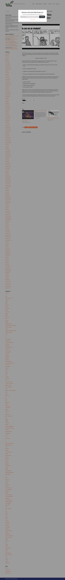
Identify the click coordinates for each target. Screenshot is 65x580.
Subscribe (42, 16)
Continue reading (32, 19)
